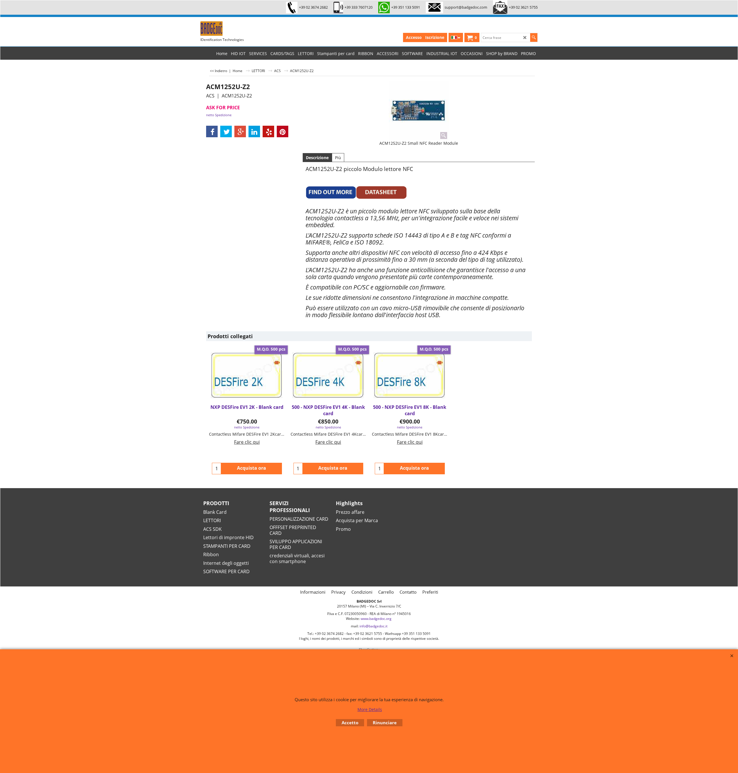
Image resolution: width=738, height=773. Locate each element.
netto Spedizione (218, 115)
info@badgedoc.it (373, 626)
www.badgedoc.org (376, 618)
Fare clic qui (247, 442)
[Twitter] (226, 131)
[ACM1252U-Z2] (419, 110)
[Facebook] (212, 131)
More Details (369, 709)
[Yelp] (268, 131)
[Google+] (240, 131)
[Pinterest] (282, 131)
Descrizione (317, 157)
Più (338, 157)
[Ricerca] (533, 37)
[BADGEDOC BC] (243, 28)
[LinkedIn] (254, 131)
